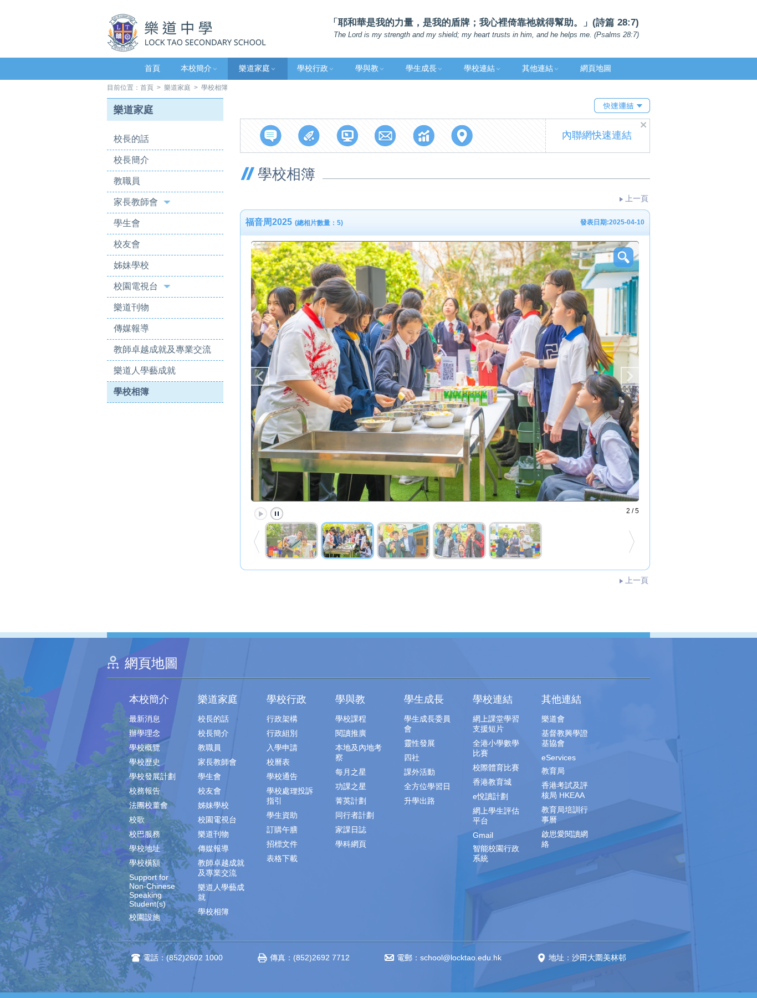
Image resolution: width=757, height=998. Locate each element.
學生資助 (282, 815)
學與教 (366, 68)
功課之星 (350, 786)
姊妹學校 (131, 265)
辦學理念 (144, 733)
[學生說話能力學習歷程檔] (423, 135)
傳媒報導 (131, 328)
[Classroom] (347, 135)
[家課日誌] (309, 135)
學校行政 (312, 68)
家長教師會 (136, 202)
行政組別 (282, 733)
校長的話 (131, 139)
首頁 (152, 68)
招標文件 (282, 844)
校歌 (137, 819)
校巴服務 (144, 834)
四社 (412, 757)
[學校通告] (271, 135)
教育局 (553, 770)
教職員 (127, 181)
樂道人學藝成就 (145, 370)
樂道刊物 (131, 307)
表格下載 (282, 858)
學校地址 (144, 848)
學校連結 (479, 68)
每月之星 (350, 771)
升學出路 (419, 800)
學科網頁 (350, 844)
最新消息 (144, 718)
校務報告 (144, 790)
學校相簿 (131, 391)
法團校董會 (148, 805)
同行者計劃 (354, 815)
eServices (558, 757)
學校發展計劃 (152, 776)
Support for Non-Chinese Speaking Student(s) (152, 890)
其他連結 (537, 68)
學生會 (127, 223)
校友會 (127, 244)
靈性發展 (419, 743)
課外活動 (419, 771)
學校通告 (282, 776)
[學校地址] (462, 135)
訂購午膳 (282, 829)
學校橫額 (144, 862)
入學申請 (282, 747)
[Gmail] (385, 135)
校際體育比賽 (496, 767)
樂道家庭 (254, 68)
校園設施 (144, 917)
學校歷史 (144, 762)
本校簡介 (196, 68)
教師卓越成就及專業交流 (162, 349)
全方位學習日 (427, 786)
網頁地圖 (595, 68)
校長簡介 (131, 160)
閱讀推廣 (350, 733)
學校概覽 (144, 747)
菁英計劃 (350, 800)
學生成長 (421, 68)
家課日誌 (350, 829)
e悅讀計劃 (490, 796)
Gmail (483, 835)
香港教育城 (492, 781)
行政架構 (282, 718)
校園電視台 (136, 286)
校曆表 (278, 762)
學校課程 (350, 718)
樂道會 (553, 718)
